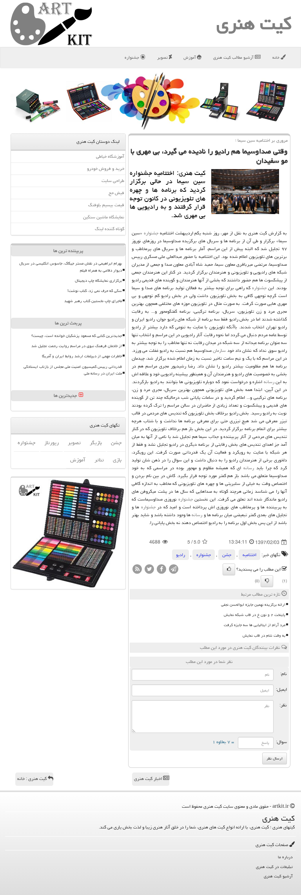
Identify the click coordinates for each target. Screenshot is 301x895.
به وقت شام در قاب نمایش (264, 635)
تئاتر (99, 460)
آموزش (190, 57)
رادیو (180, 554)
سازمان (219, 350)
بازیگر (96, 443)
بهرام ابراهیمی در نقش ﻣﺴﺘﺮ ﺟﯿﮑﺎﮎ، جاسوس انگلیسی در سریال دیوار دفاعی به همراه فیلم (70, 266)
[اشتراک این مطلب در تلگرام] (173, 569)
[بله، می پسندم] (229, 569)
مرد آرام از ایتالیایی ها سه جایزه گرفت (254, 625)
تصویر (163, 57)
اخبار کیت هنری (148, 778)
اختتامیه (249, 554)
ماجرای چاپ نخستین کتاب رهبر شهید (93, 301)
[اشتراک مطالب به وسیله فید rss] (137, 569)
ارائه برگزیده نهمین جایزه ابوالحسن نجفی (253, 605)
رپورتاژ (51, 443)
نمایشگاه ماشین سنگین (103, 216)
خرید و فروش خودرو (105, 168)
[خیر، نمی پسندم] (267, 581)
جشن (226, 554)
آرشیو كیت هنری (278, 876)
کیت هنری (254, 23)
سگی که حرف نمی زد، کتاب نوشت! (94, 291)
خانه (276, 57)
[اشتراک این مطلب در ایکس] (149, 569)
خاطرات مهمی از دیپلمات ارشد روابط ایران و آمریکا (82, 356)
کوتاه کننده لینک (109, 228)
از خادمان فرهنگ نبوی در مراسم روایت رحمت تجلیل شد (76, 346)
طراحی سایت (113, 180)
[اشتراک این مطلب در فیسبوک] (161, 569)
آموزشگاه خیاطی (110, 156)
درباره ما (285, 857)
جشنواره (132, 57)
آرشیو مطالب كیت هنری (234, 57)
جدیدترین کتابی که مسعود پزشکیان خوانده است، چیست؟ (76, 336)
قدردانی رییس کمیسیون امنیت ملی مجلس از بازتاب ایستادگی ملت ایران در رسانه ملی (73, 370)
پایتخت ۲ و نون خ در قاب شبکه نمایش (254, 615)
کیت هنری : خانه (32, 778)
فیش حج (116, 192)
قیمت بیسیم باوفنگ (106, 204)
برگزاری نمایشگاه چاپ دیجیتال (98, 281)
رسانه (269, 381)
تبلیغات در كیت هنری (274, 867)
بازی (117, 460)
